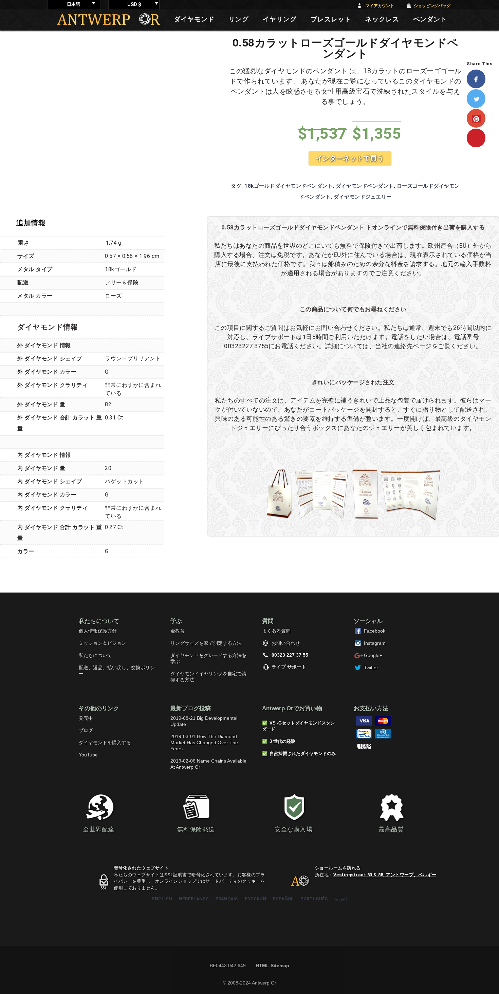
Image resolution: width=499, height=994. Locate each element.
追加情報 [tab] (30, 223)
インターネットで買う (350, 158)
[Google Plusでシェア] (479, 118)
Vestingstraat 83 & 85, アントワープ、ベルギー (385, 874)
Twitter (371, 667)
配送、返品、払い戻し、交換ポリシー (117, 670)
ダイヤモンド (194, 19)
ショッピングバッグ (432, 5)
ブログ (86, 730)
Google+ (373, 655)
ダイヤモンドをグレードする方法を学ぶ (208, 658)
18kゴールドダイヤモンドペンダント (288, 186)
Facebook (374, 631)
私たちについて (95, 655)
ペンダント (430, 19)
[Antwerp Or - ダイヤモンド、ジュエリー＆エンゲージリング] (108, 19)
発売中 (86, 718)
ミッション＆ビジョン (102, 643)
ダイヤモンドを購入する (105, 742)
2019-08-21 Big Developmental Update (203, 721)
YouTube (88, 754)
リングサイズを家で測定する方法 (206, 643)
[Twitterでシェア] (479, 98)
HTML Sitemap (272, 965)
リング (238, 19)
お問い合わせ (286, 643)
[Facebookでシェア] (479, 79)
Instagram (375, 643)
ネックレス (382, 19)
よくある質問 (276, 631)
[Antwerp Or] (294, 884)
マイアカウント (380, 5)
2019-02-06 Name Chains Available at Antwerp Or (208, 764)
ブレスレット (331, 19)
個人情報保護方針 (98, 631)
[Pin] (479, 138)
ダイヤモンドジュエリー (363, 197)
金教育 (177, 631)
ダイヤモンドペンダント (365, 186)
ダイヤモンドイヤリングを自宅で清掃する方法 (208, 676)
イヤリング (280, 19)
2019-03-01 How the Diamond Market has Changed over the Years (204, 742)
